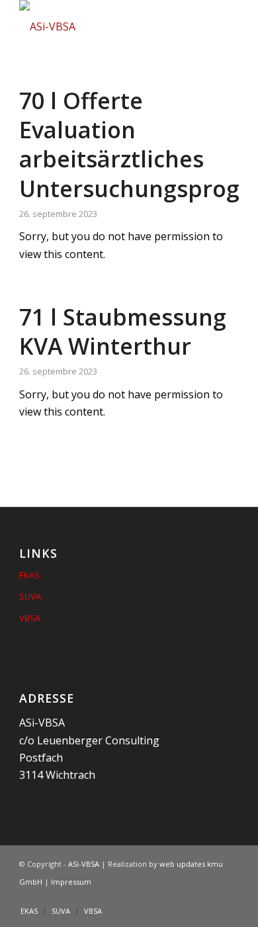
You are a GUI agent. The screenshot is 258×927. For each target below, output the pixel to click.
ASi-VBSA (83, 864)
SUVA (30, 596)
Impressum (71, 882)
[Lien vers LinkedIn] (209, 897)
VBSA (29, 618)
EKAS (29, 575)
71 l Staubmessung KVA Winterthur (122, 331)
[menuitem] (29, 911)
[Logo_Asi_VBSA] (106, 26)
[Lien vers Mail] (229, 897)
